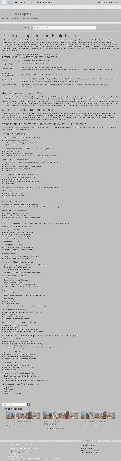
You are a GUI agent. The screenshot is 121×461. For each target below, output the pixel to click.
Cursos (22, 18)
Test (40, 93)
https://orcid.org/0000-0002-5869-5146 (24, 448)
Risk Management (14, 218)
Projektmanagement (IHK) (48, 54)
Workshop (7, 314)
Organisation (25, 140)
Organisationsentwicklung (12, 290)
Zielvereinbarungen (10, 280)
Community (23, 2)
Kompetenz (9, 109)
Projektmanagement (33, 18)
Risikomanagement (51, 101)
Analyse (6, 207)
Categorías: (28, 28)
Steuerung (38, 187)
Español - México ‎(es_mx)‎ (44, 2)
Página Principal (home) (10, 18)
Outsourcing (8, 198)
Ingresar (116, 2)
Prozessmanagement (25, 156)
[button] (95, 2)
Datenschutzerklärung (16, 444)
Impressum (28, 444)
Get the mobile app (14, 458)
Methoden (20, 148)
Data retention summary (16, 456)
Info (31, 2)
